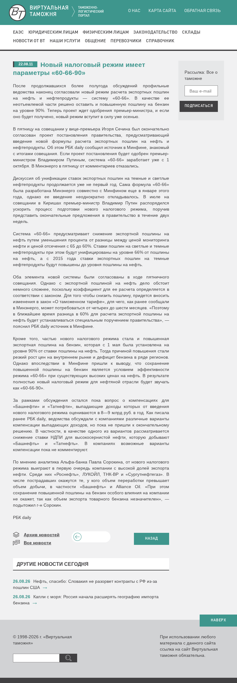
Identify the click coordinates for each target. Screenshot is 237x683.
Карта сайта (162, 11)
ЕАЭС (18, 32)
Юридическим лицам (53, 32)
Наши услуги (65, 41)
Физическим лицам (106, 32)
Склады (191, 32)
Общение (95, 41)
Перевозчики (125, 41)
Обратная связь (202, 11)
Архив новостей (42, 534)
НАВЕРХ (218, 620)
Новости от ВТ (29, 41)
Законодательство (155, 32)
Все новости (37, 542)
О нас (134, 11)
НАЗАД (151, 539)
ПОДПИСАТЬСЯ (199, 106)
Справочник (160, 41)
